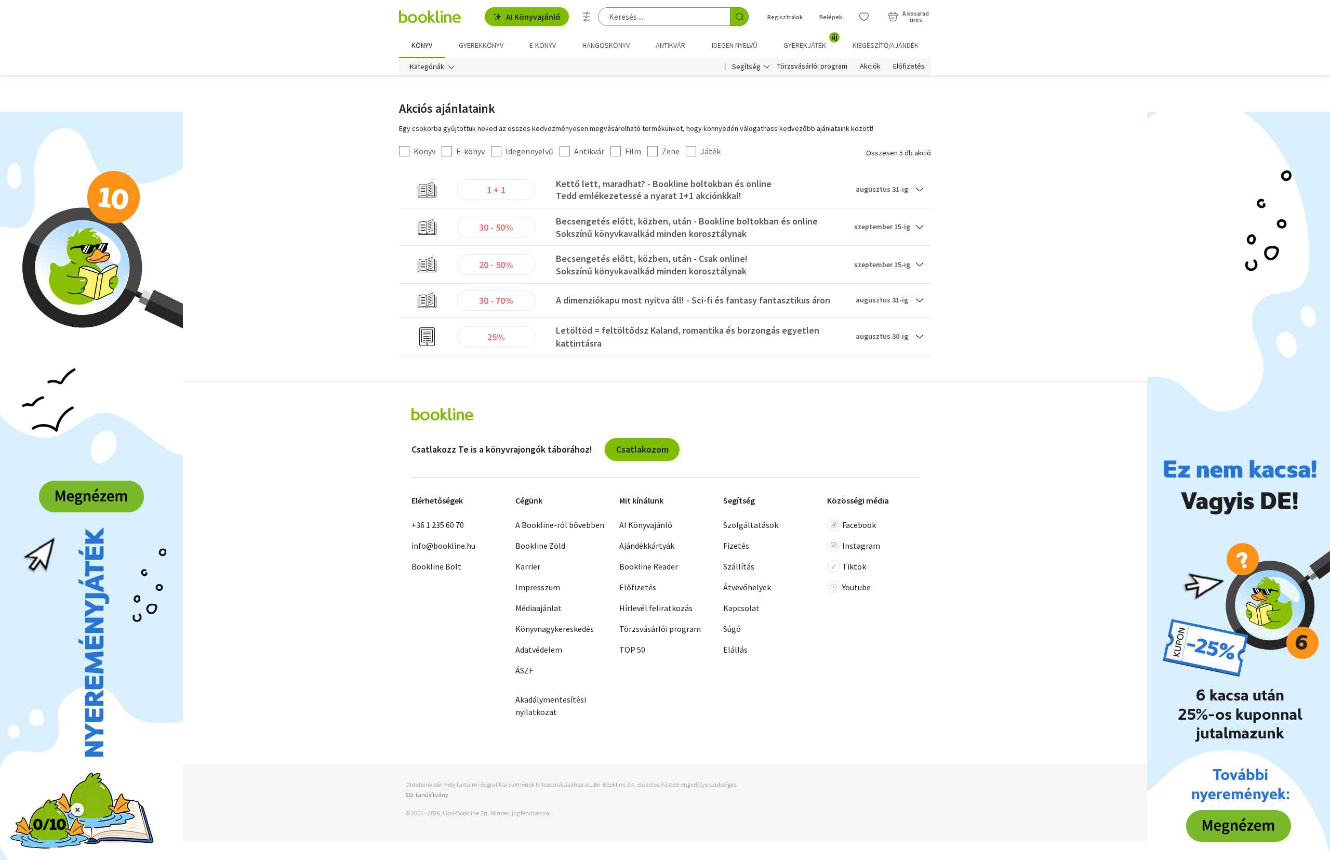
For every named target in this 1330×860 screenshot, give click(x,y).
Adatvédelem (538, 649)
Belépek (830, 17)
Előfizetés (909, 66)
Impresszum (537, 587)
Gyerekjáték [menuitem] (810, 41)
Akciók (870, 66)
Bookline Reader (648, 566)
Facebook (859, 525)
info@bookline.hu (443, 545)
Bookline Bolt (436, 566)
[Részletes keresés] (586, 16)
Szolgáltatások (750, 525)
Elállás (735, 649)
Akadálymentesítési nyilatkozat (550, 705)
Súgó (732, 629)
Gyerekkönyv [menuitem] (481, 45)
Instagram (861, 545)
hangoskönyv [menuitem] (606, 45)
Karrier (527, 566)
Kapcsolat (741, 608)
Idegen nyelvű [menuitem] (734, 45)
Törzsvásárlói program (812, 66)
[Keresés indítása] (739, 16)
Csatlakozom (642, 449)
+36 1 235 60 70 (437, 525)
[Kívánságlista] (864, 16)
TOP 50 (632, 649)
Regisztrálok (785, 17)
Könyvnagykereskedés (554, 629)
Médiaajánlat (538, 608)
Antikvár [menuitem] (670, 45)
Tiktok (854, 566)
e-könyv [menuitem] (542, 45)
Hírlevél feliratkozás (656, 608)
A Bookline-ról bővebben (559, 525)
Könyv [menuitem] (421, 45)
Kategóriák (427, 66)
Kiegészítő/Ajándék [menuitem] (886, 45)
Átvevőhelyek (747, 587)
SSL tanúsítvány (426, 795)
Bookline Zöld (540, 545)
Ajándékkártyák (646, 545)
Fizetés (736, 545)
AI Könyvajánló (533, 16)
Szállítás (738, 566)
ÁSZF (524, 670)
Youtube (856, 587)
